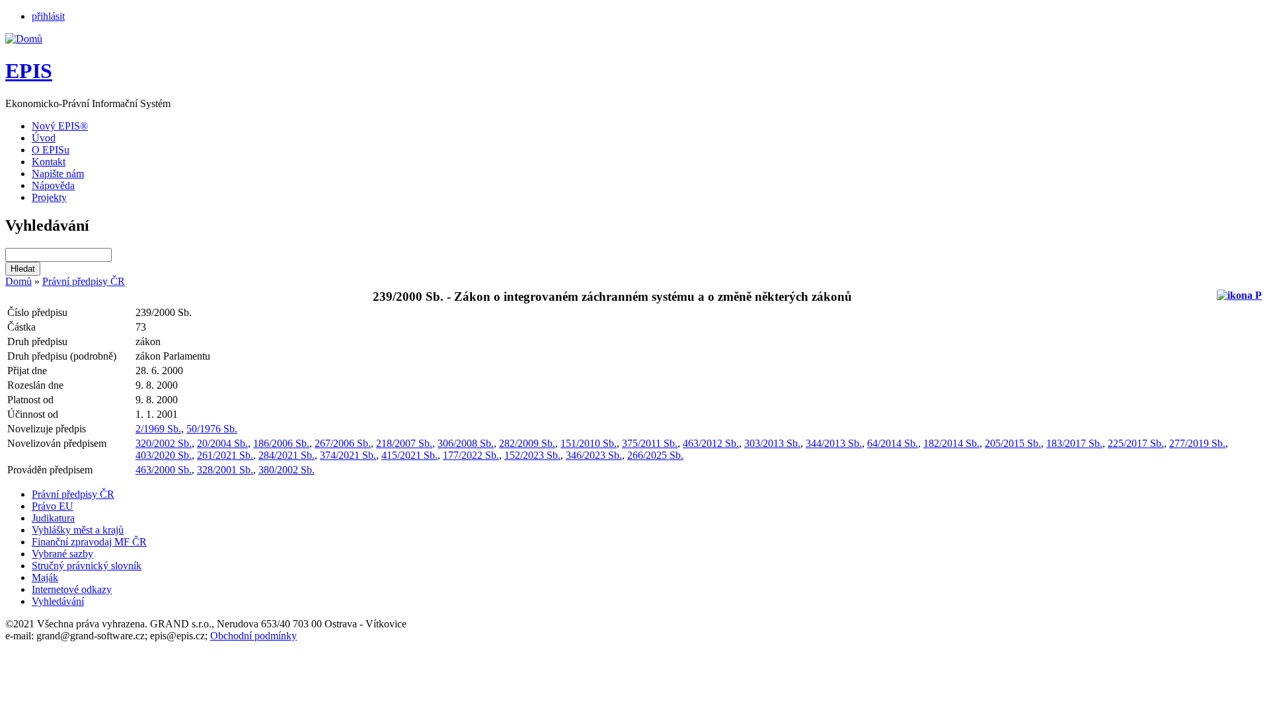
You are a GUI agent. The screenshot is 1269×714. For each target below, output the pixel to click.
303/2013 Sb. (772, 443)
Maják (45, 577)
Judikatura (53, 518)
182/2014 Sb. (951, 443)
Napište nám (58, 173)
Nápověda (53, 185)
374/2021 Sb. (348, 455)
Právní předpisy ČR (83, 281)
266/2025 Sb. (655, 455)
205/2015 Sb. (1013, 443)
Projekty (49, 197)
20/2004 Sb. (222, 443)
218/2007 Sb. (404, 443)
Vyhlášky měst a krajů (78, 530)
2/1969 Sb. (158, 428)
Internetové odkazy (72, 589)
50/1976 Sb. (211, 428)
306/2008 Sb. (466, 443)
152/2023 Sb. (532, 455)
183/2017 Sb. (1074, 443)
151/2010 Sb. (588, 443)
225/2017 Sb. (1136, 443)
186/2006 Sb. (281, 443)
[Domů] (23, 38)
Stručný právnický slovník (86, 565)
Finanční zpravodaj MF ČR (89, 541)
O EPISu (50, 149)
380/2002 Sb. (286, 469)
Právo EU (52, 506)
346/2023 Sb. (594, 455)
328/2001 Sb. (225, 469)
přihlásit (48, 16)
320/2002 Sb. (163, 443)
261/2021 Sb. (225, 455)
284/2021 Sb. (286, 455)
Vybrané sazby (62, 553)
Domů (18, 281)
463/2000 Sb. (163, 469)
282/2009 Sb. (527, 443)
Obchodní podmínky (253, 635)
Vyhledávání (58, 601)
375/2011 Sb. (649, 443)
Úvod (44, 137)
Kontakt (48, 161)
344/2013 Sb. (834, 443)
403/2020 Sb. (163, 455)
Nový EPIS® (60, 126)
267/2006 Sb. (343, 443)
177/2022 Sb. (471, 455)
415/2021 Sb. (409, 455)
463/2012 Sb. (711, 443)
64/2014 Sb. (892, 443)
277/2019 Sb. (1197, 443)
